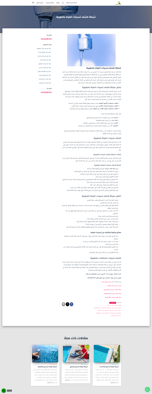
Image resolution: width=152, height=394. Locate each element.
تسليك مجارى (39, 3)
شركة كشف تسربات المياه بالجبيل (115, 310)
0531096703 (46, 39)
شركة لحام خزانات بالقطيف (44, 64)
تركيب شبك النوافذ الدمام (44, 52)
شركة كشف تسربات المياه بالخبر (103, 310)
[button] (147, 389)
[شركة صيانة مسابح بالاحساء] (107, 353)
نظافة (58, 3)
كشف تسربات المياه (71, 3)
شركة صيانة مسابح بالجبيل (45, 83)
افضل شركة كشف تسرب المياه (112, 305)
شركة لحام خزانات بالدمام (45, 68)
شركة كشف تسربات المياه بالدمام (115, 313)
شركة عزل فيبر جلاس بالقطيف (44, 48)
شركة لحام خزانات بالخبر (45, 60)
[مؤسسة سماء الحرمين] (118, 3)
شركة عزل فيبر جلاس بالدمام (44, 56)
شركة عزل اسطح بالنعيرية (45, 75)
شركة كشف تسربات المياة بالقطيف (112, 294)
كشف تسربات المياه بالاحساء (114, 286)
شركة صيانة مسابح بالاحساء (45, 79)
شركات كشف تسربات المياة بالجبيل (112, 290)
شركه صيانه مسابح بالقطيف (47, 366)
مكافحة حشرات (50, 3)
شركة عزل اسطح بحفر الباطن (44, 71)
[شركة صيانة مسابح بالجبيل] (76, 353)
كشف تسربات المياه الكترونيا (116, 315)
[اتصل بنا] (4, 390)
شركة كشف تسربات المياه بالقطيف (102, 313)
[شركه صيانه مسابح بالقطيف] (45, 353)
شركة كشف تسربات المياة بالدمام (113, 298)
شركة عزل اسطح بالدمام (107, 282)
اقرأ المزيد (113, 383)
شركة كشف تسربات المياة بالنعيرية (100, 308)
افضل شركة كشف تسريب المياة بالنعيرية (114, 308)
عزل (63, 3)
